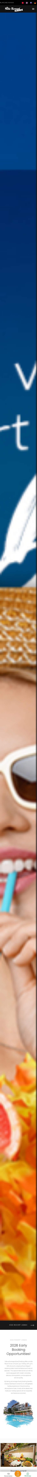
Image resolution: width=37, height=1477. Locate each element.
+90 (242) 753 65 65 (7, 2)
